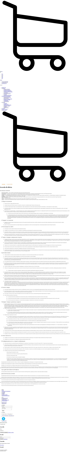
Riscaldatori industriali (7, 93)
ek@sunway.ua (4, 83)
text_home (3, 184)
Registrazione (5, 439)
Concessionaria (4, 110)
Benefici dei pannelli (7, 99)
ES (2, 78)
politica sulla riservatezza (5, 395)
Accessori (5, 94)
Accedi (1, 439)
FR (2, 76)
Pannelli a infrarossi (7, 89)
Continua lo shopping (4, 432)
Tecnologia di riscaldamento (6, 96)
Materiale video (6, 107)
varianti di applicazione (7, 97)
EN (2, 75)
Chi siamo (3, 102)
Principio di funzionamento (8, 98)
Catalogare (3, 88)
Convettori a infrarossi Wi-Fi (8, 91)
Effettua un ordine (11, 432)
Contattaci (3, 108)
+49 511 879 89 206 (5, 81)
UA (2, 74)
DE (2, 77)
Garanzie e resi (6, 104)
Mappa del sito (4, 403)
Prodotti (3, 393)
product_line (4, 87)
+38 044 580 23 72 (5, 82)
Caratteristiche (6, 100)
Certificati (5, 106)
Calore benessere (6, 101)
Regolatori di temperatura (7, 95)
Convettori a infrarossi (7, 90)
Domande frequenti (7, 105)
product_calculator (4, 109)
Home (3, 390)
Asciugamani (6, 92)
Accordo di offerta (4, 394)
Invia (3, 410)
